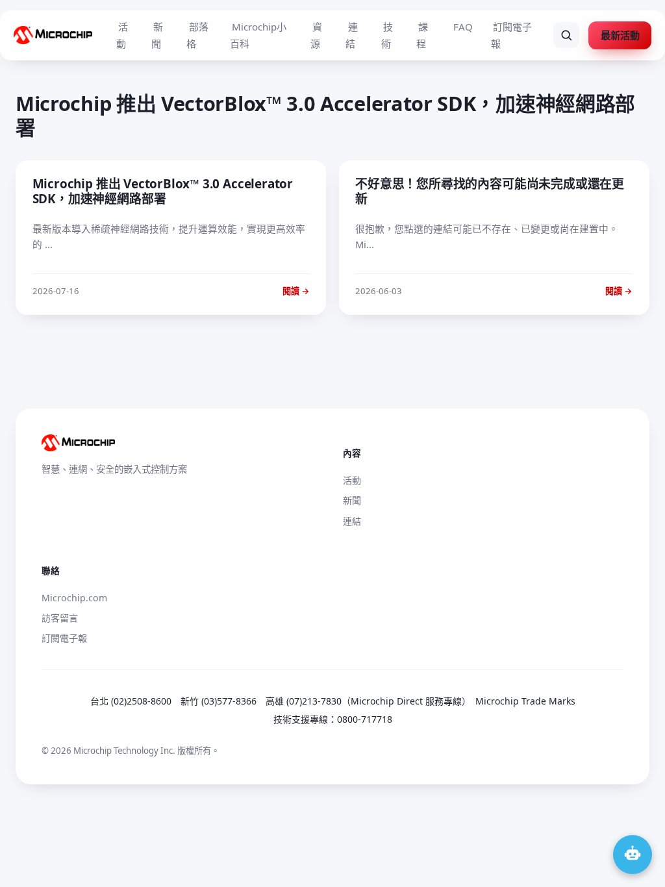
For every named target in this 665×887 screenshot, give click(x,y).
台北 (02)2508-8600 (130, 701)
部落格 (197, 35)
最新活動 (620, 35)
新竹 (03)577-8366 (219, 701)
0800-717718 (364, 719)
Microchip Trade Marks (525, 701)
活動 (122, 35)
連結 (351, 35)
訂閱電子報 (511, 35)
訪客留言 (60, 618)
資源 (316, 35)
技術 (387, 35)
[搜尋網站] (566, 35)
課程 (422, 35)
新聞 (157, 35)
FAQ (463, 26)
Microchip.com (74, 598)
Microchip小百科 (258, 35)
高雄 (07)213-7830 (304, 701)
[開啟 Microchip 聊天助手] (632, 854)
